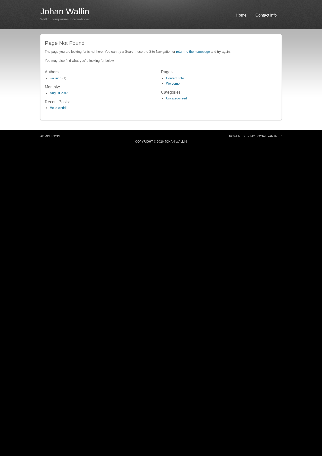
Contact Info (266, 15)
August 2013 (59, 93)
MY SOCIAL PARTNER (266, 136)
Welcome (173, 83)
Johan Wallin (64, 11)
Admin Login (50, 136)
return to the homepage (193, 51)
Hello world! (58, 108)
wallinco (55, 78)
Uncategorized (176, 98)
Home (241, 15)
